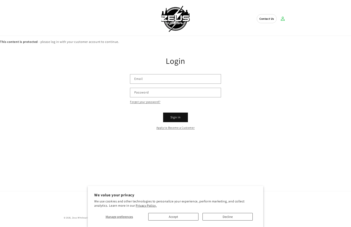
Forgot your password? (145, 102)
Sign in (175, 117)
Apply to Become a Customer (175, 127)
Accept (173, 217)
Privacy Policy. (146, 205)
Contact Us (266, 19)
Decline (228, 217)
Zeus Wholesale (80, 217)
